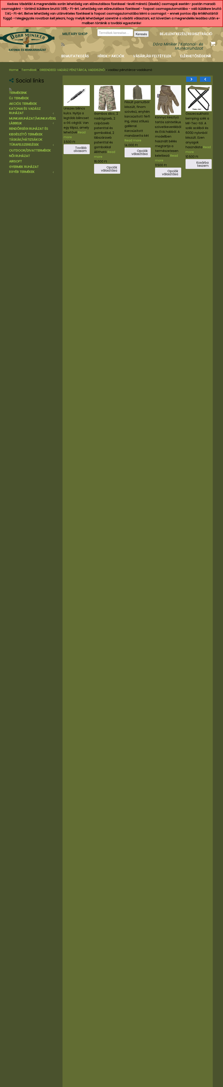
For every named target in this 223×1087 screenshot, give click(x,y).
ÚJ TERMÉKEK (19, 98)
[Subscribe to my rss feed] (64, 44)
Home (13, 70)
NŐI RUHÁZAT (19, 155)
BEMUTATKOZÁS (75, 56)
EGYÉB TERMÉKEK (22, 171)
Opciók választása (200, 169)
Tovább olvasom (171, 149)
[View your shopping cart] (213, 42)
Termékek (29, 70)
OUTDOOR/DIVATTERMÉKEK (30, 150)
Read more (132, 171)
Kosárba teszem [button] (141, 183)
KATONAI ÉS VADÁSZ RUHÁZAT (25, 110)
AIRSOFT (15, 161)
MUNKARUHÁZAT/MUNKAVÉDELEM (34, 118)
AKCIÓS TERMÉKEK (23, 103)
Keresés (141, 34)
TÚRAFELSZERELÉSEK (24, 144)
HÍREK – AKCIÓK (111, 56)
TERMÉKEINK (18, 92)
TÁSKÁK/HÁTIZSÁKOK (25, 139)
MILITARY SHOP (75, 33)
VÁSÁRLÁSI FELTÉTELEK (152, 56)
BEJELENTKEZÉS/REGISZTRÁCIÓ (186, 33)
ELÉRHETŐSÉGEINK (195, 56)
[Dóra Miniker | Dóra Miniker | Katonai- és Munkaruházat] (26, 40)
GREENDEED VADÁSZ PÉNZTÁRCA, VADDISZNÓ (72, 70)
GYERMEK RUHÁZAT (24, 166)
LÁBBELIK (15, 123)
